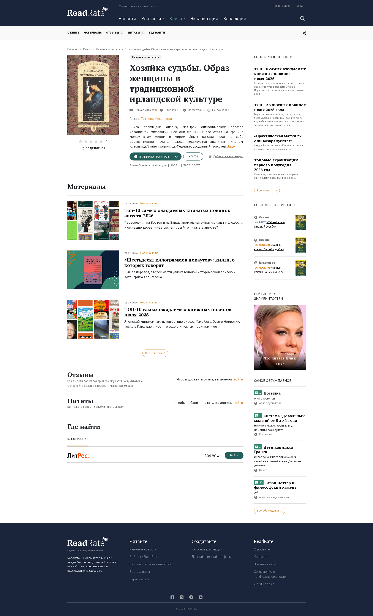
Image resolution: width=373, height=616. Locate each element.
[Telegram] (191, 597)
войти (238, 379)
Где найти (157, 32)
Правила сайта (265, 564)
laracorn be (267, 263)
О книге (73, 32)
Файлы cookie (264, 584)
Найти (193, 156)
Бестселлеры (140, 571)
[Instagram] (181, 597)
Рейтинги (151, 18)
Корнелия (265, 434)
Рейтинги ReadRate (144, 557)
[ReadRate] (87, 11)
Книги (175, 18)
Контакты (261, 557)
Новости (127, 18)
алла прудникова (270, 403)
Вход (299, 6)
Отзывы (114, 32)
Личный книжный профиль (211, 557)
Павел (263, 470)
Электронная (78, 439)
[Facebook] (172, 597)
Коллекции (234, 18)
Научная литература (145, 57)
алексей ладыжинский (274, 497)
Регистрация (281, 6)
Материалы (93, 32)
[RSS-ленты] (200, 597)
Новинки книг (149, 203)
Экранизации (204, 18)
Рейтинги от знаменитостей (150, 564)
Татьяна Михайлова (156, 119)
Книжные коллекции (207, 549)
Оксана (264, 217)
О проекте (262, 549)
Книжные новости (143, 549)
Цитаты (136, 32)
